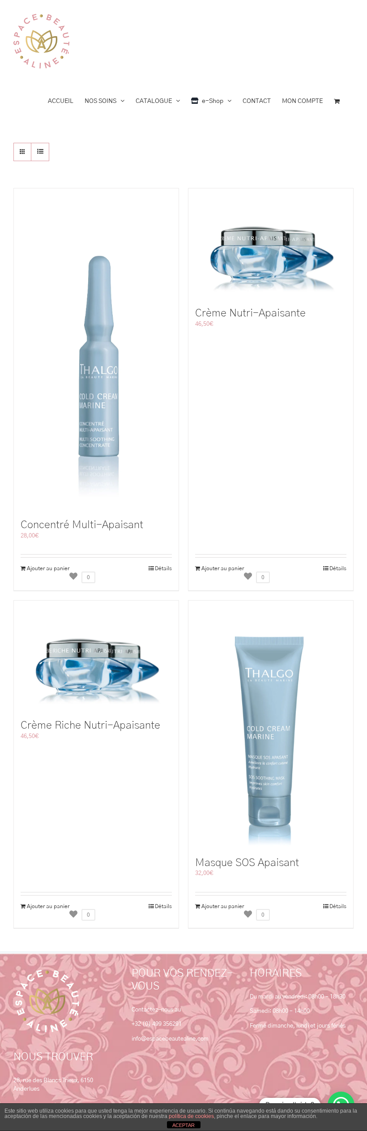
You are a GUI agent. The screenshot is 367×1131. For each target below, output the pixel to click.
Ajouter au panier (48, 568)
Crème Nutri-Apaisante (250, 313)
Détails (163, 568)
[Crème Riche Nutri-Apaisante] (96, 655)
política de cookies (191, 1116)
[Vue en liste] (40, 152)
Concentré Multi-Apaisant (82, 525)
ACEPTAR (183, 1125)
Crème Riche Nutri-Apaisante (90, 725)
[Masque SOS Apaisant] (270, 724)
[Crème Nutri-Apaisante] (270, 243)
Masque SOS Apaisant (247, 863)
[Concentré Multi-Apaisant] (96, 349)
